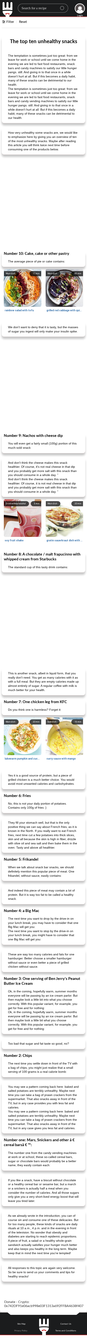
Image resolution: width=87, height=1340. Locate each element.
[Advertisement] (43, 202)
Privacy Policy (20, 1331)
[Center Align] (63, 6)
